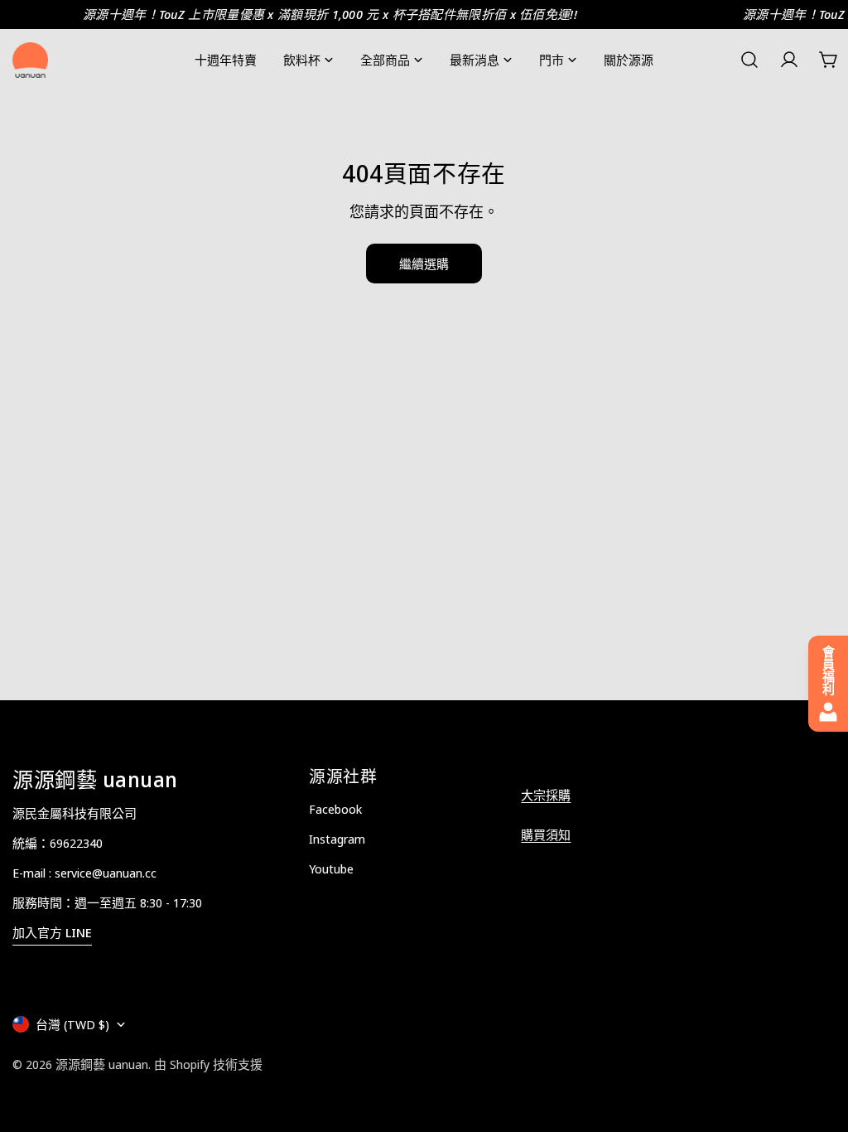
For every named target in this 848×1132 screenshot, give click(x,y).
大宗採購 (546, 794)
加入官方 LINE (52, 932)
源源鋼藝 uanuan (101, 1064)
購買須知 (546, 834)
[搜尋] (749, 59)
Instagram (337, 838)
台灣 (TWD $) (72, 1024)
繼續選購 (424, 263)
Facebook (335, 809)
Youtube (331, 868)
